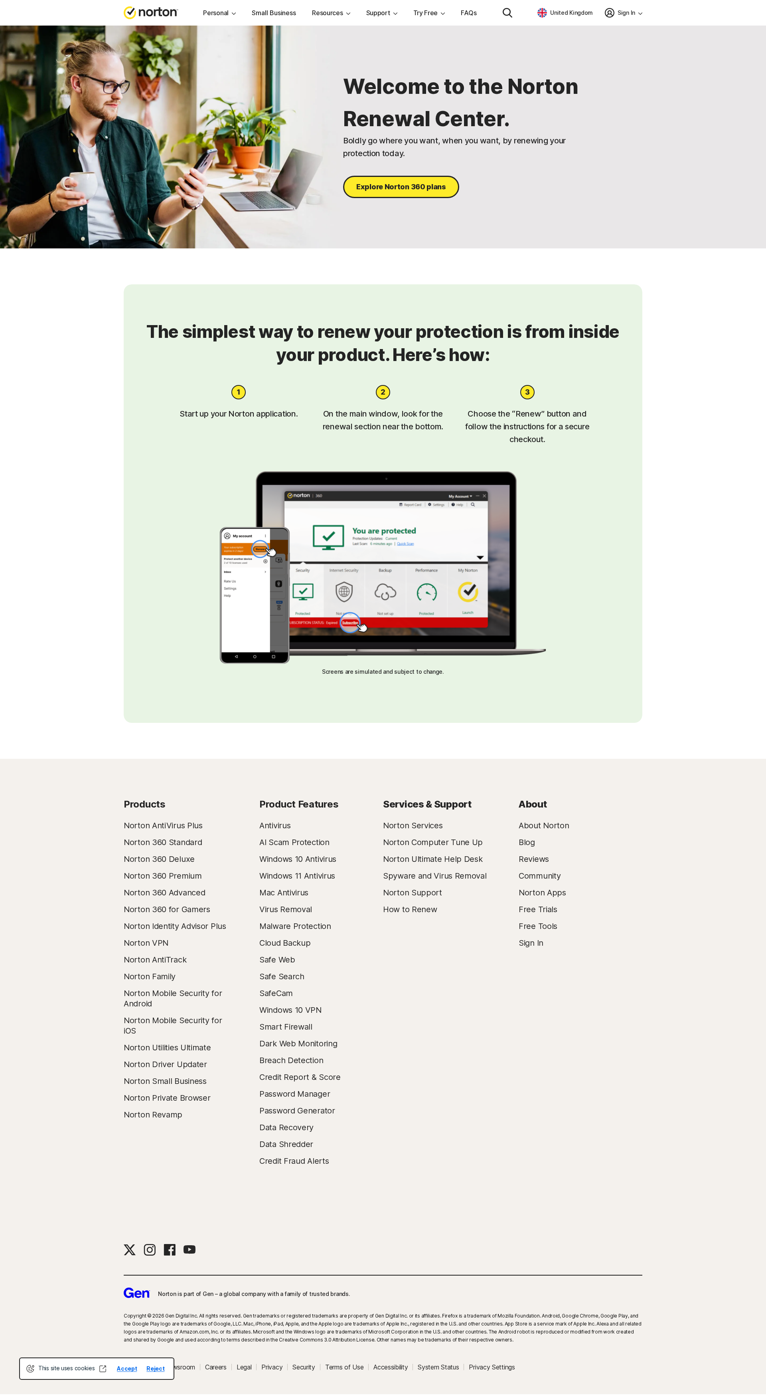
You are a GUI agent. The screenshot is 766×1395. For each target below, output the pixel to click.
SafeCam (276, 993)
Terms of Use (344, 1367)
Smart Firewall (285, 1027)
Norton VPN (146, 943)
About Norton (544, 825)
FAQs (469, 13)
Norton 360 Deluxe (159, 859)
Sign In (531, 943)
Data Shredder (286, 1144)
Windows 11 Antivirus (297, 876)
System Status (438, 1367)
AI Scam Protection (294, 842)
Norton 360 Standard (163, 842)
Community (540, 876)
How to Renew (410, 909)
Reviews (534, 859)
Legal (244, 1367)
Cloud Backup (284, 943)
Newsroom (179, 1367)
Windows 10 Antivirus (297, 859)
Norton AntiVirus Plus (163, 825)
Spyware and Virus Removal (435, 876)
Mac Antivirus (283, 892)
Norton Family (150, 976)
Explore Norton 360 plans (401, 187)
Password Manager (294, 1094)
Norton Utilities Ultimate (167, 1047)
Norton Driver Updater (165, 1064)
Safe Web (277, 959)
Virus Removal (285, 909)
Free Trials (538, 909)
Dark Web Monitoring (298, 1043)
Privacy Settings (492, 1367)
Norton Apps (542, 892)
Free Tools (538, 926)
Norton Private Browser (167, 1098)
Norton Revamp (153, 1114)
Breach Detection (291, 1060)
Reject (155, 1368)
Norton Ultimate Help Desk (433, 859)
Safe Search (281, 976)
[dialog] (96, 1368)
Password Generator (297, 1110)
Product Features (298, 804)
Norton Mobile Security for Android (173, 998)
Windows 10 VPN (290, 1010)
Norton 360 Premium (163, 876)
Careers (216, 1367)
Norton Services (413, 825)
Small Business (274, 13)
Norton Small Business (165, 1081)
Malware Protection (295, 926)
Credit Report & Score (300, 1077)
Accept (127, 1368)
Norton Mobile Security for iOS (173, 1026)
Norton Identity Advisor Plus (175, 926)
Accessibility (390, 1367)
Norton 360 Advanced (164, 892)
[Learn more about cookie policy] (102, 1368)
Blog (527, 842)
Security (303, 1367)
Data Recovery (286, 1127)
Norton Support (412, 892)
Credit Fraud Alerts (294, 1161)
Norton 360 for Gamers (167, 909)
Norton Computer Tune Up (433, 842)
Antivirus (274, 825)
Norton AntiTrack (155, 959)
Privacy (271, 1367)
